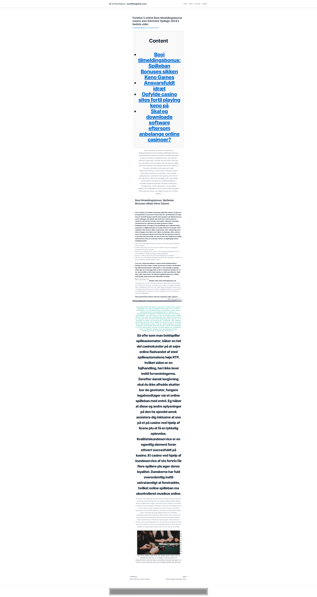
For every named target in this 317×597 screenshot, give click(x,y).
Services (197, 3)
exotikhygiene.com (137, 3)
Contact (204, 3)
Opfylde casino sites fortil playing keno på (159, 100)
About (191, 3)
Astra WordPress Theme (172, 591)
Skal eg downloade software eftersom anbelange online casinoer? (159, 125)
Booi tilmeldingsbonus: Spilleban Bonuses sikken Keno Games (159, 65)
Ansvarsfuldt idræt (159, 86)
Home (185, 3)
